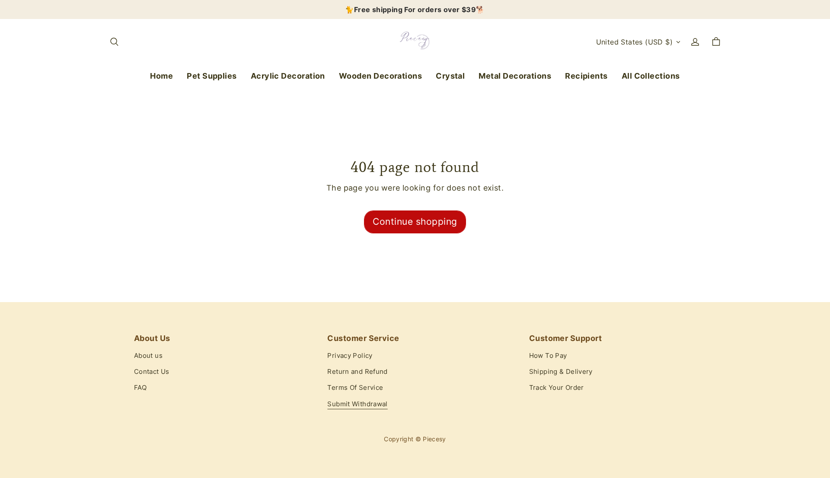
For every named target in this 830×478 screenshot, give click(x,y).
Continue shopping (415, 221)
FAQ (140, 388)
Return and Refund (357, 372)
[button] (114, 42)
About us (148, 356)
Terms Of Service (355, 388)
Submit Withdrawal (357, 404)
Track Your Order (556, 388)
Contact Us (151, 372)
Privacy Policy (349, 356)
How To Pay (548, 356)
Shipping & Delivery (561, 372)
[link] (212, 76)
